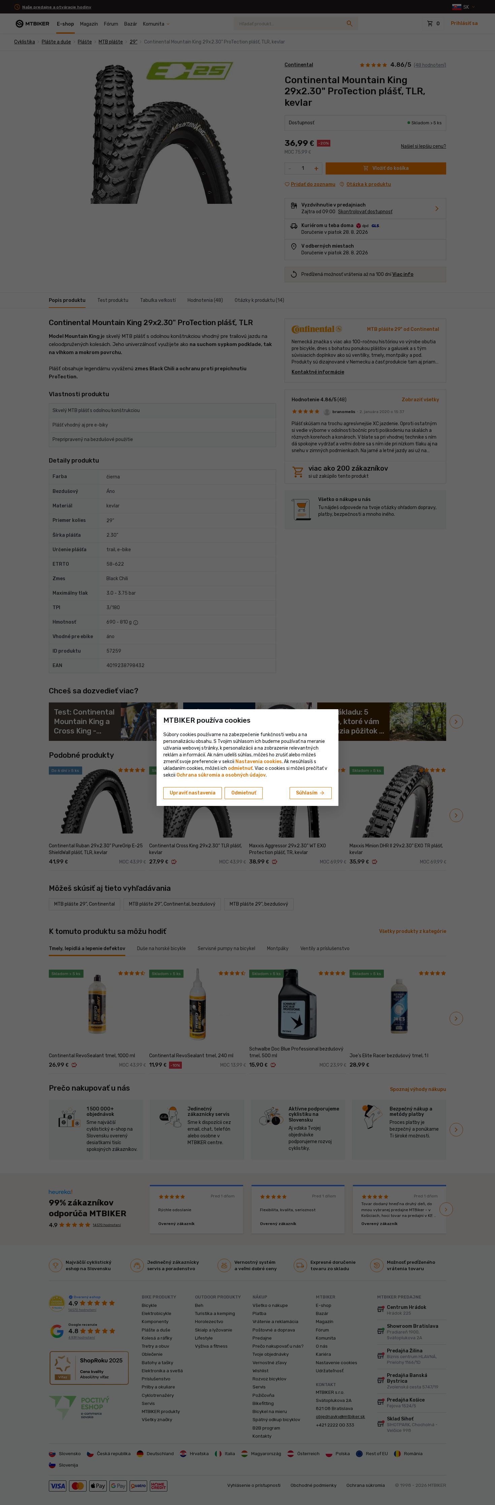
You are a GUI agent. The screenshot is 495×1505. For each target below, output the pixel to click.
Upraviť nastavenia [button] (193, 793)
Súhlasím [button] (310, 793)
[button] (240, 768)
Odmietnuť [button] (243, 793)
